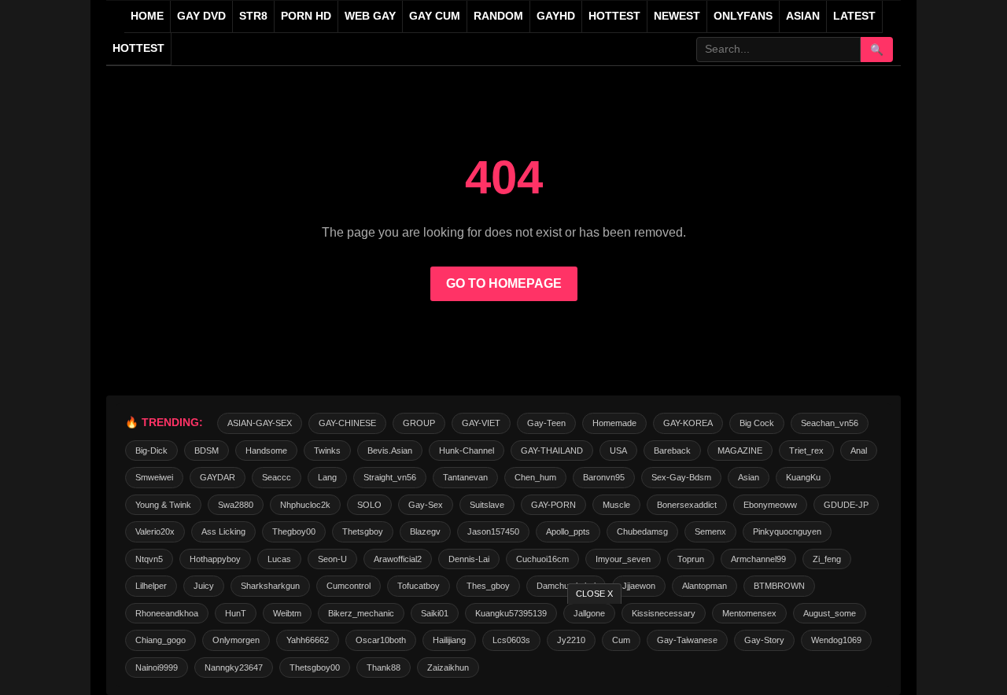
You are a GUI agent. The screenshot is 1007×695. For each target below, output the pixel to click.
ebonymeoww (770, 504)
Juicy (204, 585)
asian (748, 477)
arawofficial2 (398, 559)
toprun (690, 559)
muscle (616, 504)
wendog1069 (836, 640)
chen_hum (535, 477)
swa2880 (235, 504)
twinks (327, 450)
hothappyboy (215, 559)
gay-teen (546, 423)
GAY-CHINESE (347, 423)
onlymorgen (236, 640)
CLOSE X (594, 593)
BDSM (206, 450)
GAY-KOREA (688, 423)
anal (858, 450)
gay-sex (425, 504)
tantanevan (465, 477)
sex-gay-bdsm (681, 477)
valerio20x (155, 531)
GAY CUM (434, 16)
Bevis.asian (389, 450)
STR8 (253, 16)
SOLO (369, 504)
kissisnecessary (663, 613)
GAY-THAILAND (552, 450)
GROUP (419, 423)
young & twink (163, 504)
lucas (279, 559)
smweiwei (154, 477)
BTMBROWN (779, 585)
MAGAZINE (739, 450)
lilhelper (151, 585)
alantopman (704, 585)
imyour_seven (623, 559)
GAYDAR (217, 477)
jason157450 (493, 531)
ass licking (223, 531)
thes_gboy (488, 585)
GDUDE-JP (846, 504)
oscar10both (381, 640)
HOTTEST (614, 16)
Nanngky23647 (234, 667)
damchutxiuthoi (566, 585)
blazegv (425, 531)
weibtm (287, 613)
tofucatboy (418, 585)
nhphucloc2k (305, 504)
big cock (757, 423)
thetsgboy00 (315, 667)
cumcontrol (348, 585)
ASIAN (803, 16)
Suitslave (487, 504)
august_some (829, 613)
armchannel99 (758, 559)
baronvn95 (604, 477)
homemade (614, 423)
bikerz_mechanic (361, 613)
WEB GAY (370, 16)
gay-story (764, 640)
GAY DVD (201, 16)
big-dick (151, 450)
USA (618, 450)
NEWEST (677, 16)
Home (147, 16)
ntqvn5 (149, 559)
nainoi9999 (156, 667)
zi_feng (827, 559)
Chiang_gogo (160, 640)
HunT (235, 613)
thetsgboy (362, 531)
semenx (710, 531)
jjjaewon (638, 585)
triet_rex (806, 450)
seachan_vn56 (829, 423)
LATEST (854, 16)
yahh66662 (307, 640)
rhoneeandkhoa (166, 613)
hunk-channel (466, 450)
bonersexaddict (687, 504)
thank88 (383, 667)
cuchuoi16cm (542, 559)
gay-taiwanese (687, 640)
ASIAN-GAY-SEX (259, 423)
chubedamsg (642, 531)
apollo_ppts (568, 531)
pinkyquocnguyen (787, 531)
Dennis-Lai (468, 559)
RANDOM (498, 16)
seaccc (276, 477)
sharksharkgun (270, 585)
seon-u (332, 559)
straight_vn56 (389, 477)
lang (327, 477)
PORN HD (306, 16)
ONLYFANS (743, 16)
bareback (672, 450)
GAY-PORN (553, 504)
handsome (266, 450)
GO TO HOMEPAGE (504, 283)
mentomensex (749, 613)
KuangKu (803, 477)
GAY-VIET (481, 423)
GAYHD (556, 16)
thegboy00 (293, 531)
